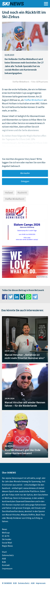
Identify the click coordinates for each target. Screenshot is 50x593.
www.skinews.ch (30, 488)
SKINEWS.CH (19, 3)
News (4, 529)
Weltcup (6, 532)
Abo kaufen (25, 173)
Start (4, 552)
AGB (4, 558)
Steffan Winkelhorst (33, 100)
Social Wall (7, 542)
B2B (4, 562)
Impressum (7, 568)
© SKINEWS (7, 583)
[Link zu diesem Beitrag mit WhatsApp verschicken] (28, 296)
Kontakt (6, 565)
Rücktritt (22, 192)
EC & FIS (5, 536)
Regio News (7, 545)
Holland (9, 192)
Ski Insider (6, 539)
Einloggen (25, 181)
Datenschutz (8, 555)
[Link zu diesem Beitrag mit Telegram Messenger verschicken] (35, 296)
